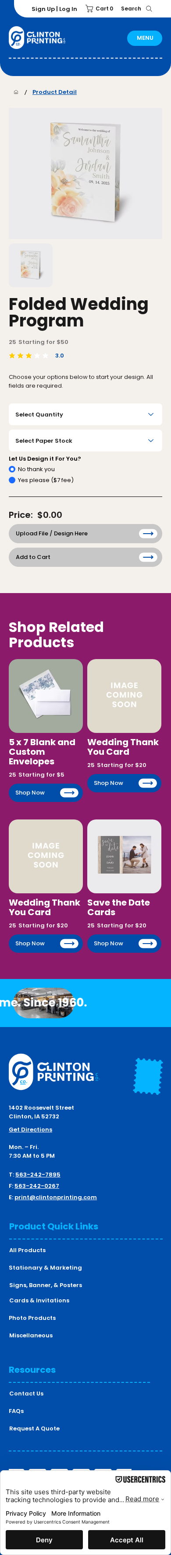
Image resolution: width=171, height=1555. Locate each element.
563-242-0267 (36, 1186)
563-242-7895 (38, 1174)
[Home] (16, 92)
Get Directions (30, 1129)
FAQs (16, 1411)
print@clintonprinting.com (55, 1197)
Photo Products (32, 1318)
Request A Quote (34, 1428)
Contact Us (26, 1393)
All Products (27, 1250)
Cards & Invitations (39, 1300)
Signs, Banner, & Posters (45, 1285)
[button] (101, 8)
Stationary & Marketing (45, 1267)
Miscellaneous (31, 1335)
